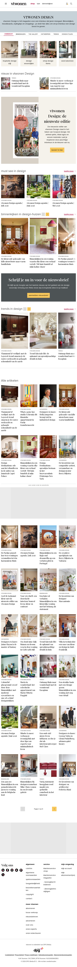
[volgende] (54, 809)
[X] (3, 874)
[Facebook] (7, 870)
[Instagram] (12, 870)
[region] (38, 243)
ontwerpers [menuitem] (45, 34)
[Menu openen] (6, 3)
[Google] (3, 870)
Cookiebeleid (9, 955)
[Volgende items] (47, 214)
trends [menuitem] (56, 34)
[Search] (71, 3)
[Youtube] (16, 870)
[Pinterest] (21, 870)
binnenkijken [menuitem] (20, 34)
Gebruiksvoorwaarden (45, 955)
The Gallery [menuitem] (33, 34)
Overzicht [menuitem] (8, 34)
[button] (31, 955)
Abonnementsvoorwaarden (63, 955)
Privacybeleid (19, 955)
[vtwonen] (18, 3)
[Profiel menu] (67, 3)
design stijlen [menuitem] (67, 34)
